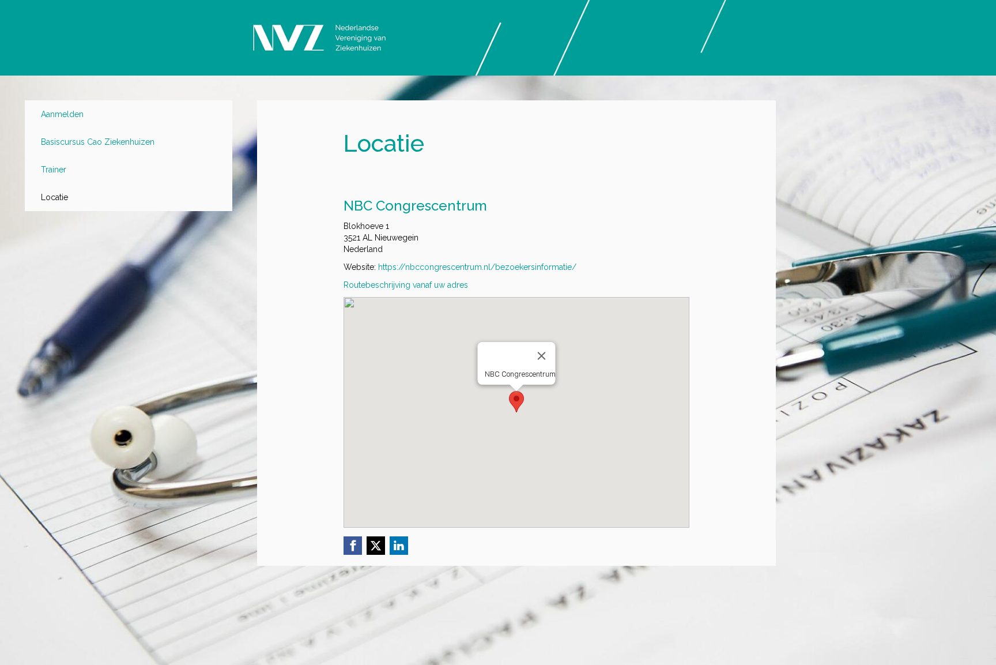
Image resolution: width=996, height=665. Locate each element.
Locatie (54, 197)
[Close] (542, 356)
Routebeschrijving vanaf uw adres (406, 285)
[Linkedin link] (399, 545)
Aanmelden (62, 114)
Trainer (53, 169)
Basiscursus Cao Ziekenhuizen (97, 141)
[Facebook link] (353, 545)
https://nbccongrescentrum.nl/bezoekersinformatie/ (477, 267)
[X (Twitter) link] (376, 545)
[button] (516, 401)
